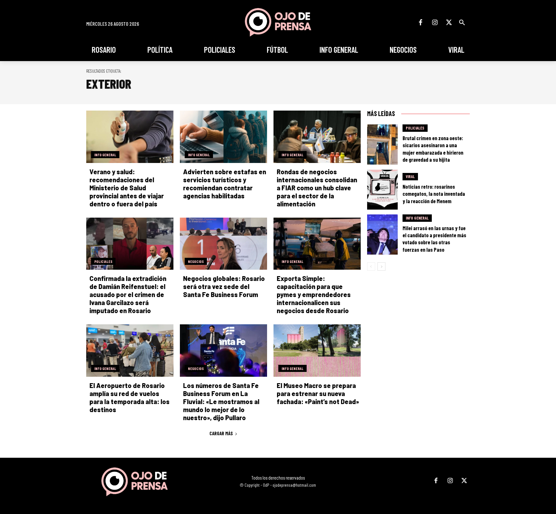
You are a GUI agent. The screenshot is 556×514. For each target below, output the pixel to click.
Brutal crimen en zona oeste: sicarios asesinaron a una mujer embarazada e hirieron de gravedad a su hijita (433, 148)
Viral (410, 176)
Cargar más (221, 433)
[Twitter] (448, 22)
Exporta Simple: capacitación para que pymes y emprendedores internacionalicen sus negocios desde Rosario (314, 294)
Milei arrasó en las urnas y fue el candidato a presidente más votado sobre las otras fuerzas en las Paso (434, 238)
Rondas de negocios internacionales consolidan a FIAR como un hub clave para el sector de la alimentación (317, 188)
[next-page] (381, 266)
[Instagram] (434, 22)
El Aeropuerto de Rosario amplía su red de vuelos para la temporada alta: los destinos (129, 397)
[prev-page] (371, 266)
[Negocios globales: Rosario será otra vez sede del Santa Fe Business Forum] (223, 244)
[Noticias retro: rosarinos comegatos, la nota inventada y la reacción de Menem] (382, 190)
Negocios (196, 261)
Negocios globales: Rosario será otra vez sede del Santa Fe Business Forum (224, 286)
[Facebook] (420, 22)
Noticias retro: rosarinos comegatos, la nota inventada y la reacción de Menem (434, 193)
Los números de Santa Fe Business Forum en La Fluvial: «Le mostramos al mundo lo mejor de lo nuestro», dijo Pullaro (221, 401)
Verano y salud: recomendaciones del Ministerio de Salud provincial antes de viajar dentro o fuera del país (126, 188)
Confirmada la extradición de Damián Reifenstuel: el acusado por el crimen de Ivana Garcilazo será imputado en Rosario (127, 294)
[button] (462, 22)
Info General (105, 154)
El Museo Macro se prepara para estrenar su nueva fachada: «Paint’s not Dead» (318, 393)
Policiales (103, 261)
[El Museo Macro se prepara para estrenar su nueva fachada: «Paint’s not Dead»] (317, 350)
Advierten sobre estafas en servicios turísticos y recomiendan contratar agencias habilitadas (224, 184)
